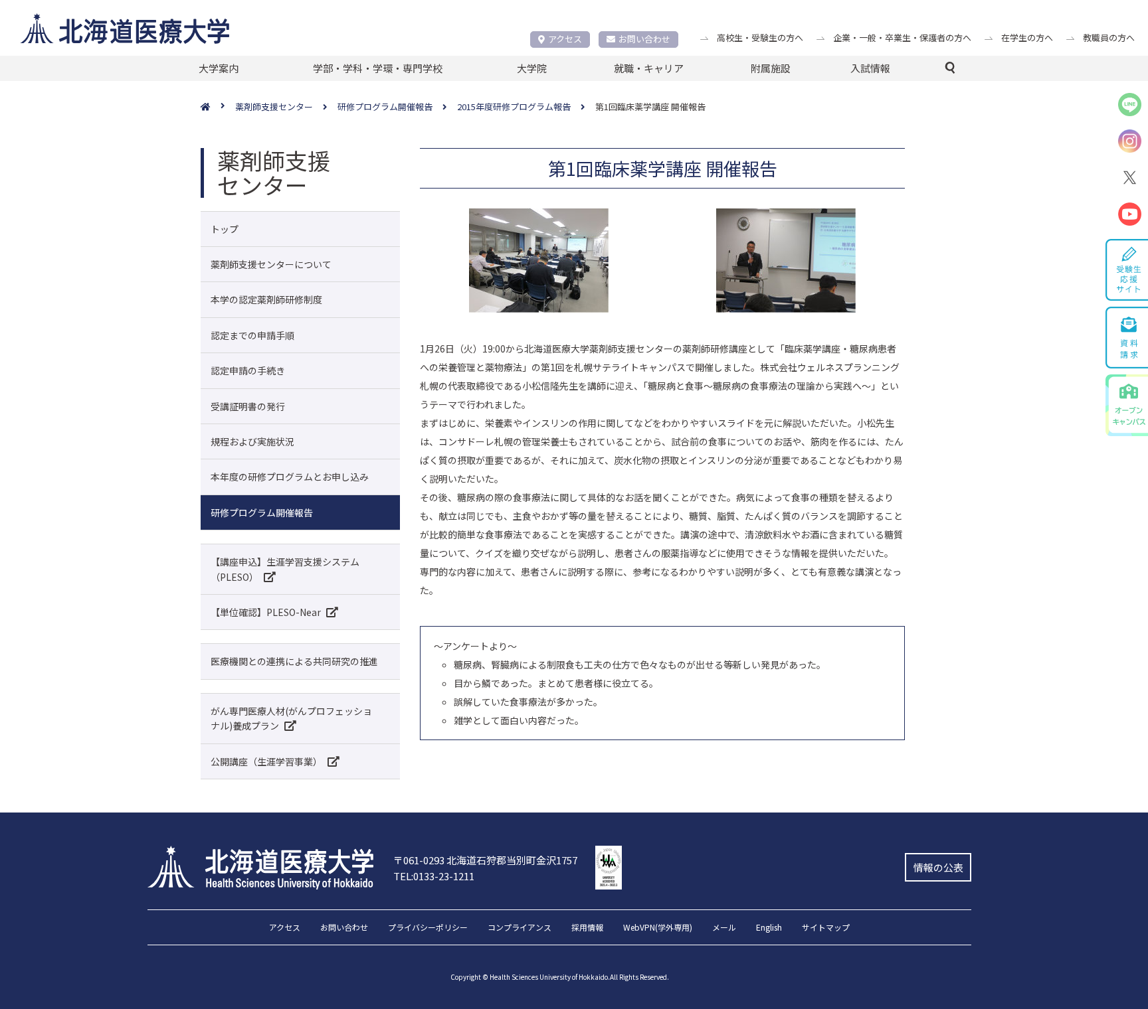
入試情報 (870, 68)
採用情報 (587, 928)
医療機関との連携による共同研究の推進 (294, 661)
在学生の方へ (1027, 37)
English (769, 928)
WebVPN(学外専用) (657, 928)
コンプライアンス (519, 928)
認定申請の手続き (248, 370)
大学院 (532, 68)
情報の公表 (938, 867)
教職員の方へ (1109, 37)
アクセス (565, 39)
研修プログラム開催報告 (262, 512)
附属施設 (771, 68)
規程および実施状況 (252, 441)
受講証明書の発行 (248, 406)
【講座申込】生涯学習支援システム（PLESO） (285, 569)
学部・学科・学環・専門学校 (377, 68)
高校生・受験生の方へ (760, 37)
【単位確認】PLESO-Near (266, 612)
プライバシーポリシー (428, 928)
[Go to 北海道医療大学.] (218, 107)
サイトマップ (826, 928)
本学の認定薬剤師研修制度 (266, 299)
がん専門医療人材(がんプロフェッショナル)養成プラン (291, 718)
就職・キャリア (649, 68)
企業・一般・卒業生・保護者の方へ (902, 37)
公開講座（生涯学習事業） (266, 761)
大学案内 (219, 68)
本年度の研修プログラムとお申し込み (290, 476)
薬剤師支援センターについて (271, 264)
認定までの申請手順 (252, 335)
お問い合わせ (644, 39)
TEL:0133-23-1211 (433, 876)
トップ (225, 229)
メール (724, 928)
